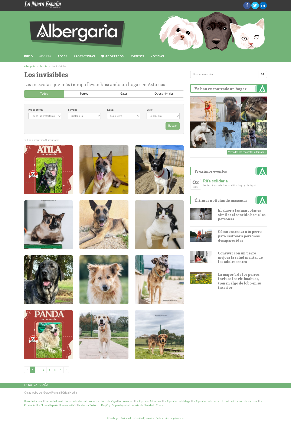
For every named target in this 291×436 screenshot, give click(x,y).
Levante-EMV (68, 405)
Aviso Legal (113, 418)
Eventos (137, 56)
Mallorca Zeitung (88, 405)
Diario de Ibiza (53, 401)
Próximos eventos (210, 171)
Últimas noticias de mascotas (220, 200)
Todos (44, 93)
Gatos (123, 93)
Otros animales (163, 93)
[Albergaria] (145, 31)
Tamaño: (73, 110)
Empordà (93, 401)
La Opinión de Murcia (205, 401)
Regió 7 (105, 405)
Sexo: (150, 110)
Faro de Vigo (109, 401)
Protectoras (84, 56)
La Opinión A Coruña (148, 401)
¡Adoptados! (114, 56)
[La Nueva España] (62, 4)
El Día (224, 401)
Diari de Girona (33, 401)
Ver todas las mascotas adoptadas (247, 152)
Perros (84, 93)
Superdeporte (120, 405)
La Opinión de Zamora (244, 401)
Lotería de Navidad (142, 405)
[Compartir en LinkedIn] (263, 5)
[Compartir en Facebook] (247, 5)
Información (126, 401)
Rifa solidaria (215, 181)
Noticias (157, 56)
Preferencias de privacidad (170, 418)
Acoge (62, 56)
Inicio (28, 56)
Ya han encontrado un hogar (220, 89)
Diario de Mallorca (75, 401)
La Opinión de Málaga (177, 401)
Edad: (110, 110)
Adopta (45, 56)
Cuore (159, 405)
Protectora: (35, 110)
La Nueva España (36, 385)
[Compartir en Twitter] (255, 5)
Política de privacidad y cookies (137, 418)
